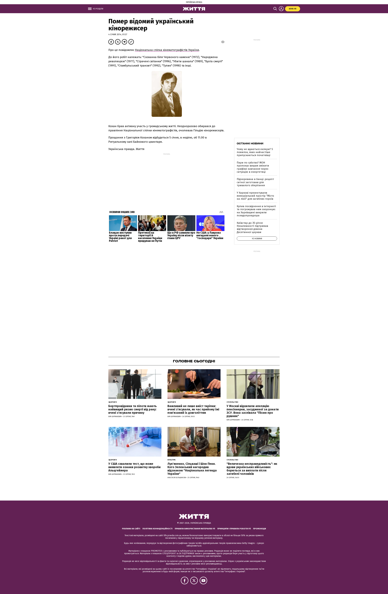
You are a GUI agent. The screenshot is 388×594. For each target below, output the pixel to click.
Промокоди (259, 528)
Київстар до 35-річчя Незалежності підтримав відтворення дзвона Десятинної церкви (252, 227)
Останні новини (250, 143)
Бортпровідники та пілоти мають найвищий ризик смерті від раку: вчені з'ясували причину (132, 409)
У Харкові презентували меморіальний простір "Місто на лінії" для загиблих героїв (255, 196)
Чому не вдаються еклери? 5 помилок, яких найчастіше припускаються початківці (255, 152)
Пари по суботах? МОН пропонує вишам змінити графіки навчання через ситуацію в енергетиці (253, 167)
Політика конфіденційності (157, 528)
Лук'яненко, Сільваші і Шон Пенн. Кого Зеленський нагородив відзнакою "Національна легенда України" (192, 469)
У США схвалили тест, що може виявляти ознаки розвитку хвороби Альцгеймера (134, 467)
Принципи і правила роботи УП (234, 528)
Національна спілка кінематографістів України (167, 50)
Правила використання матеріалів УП (195, 528)
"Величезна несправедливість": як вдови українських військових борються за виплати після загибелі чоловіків (252, 469)
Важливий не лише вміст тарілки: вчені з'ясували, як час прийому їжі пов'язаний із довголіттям (193, 409)
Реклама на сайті (131, 528)
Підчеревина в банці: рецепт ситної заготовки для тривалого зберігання (255, 182)
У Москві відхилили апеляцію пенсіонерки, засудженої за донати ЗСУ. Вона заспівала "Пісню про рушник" (253, 411)
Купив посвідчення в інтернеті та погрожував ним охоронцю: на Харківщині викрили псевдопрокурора (256, 211)
